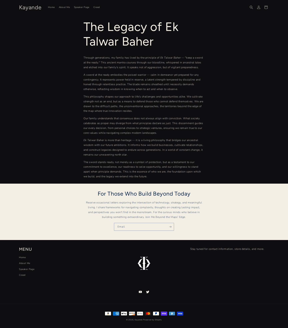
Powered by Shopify (152, 320)
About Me (24, 263)
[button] (251, 7)
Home (22, 257)
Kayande (139, 320)
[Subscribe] (170, 227)
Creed (22, 275)
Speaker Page (26, 269)
